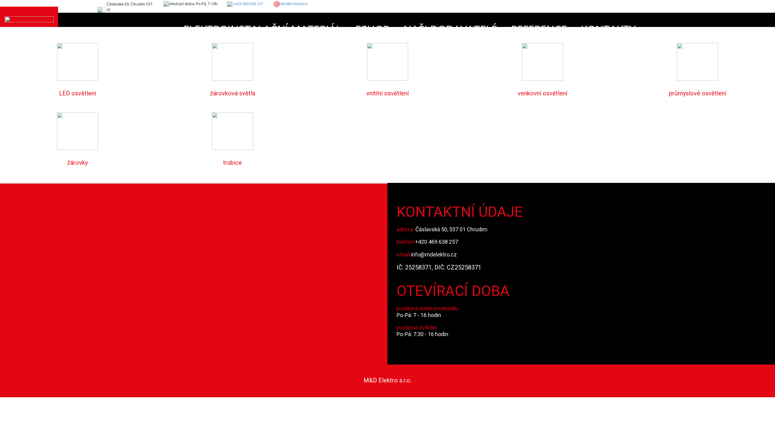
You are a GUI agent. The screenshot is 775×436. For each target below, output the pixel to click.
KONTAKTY (608, 29)
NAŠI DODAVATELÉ (450, 29)
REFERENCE (539, 29)
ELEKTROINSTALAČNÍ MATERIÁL (262, 29)
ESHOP (372, 29)
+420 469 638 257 (248, 3)
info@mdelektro (294, 3)
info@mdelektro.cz (434, 254)
